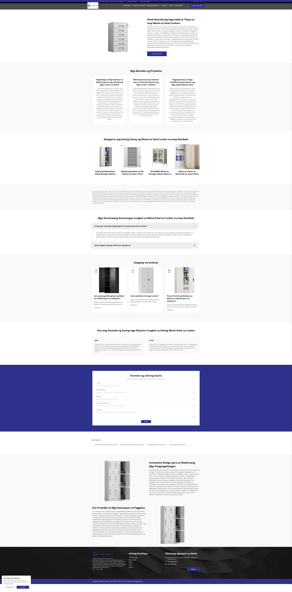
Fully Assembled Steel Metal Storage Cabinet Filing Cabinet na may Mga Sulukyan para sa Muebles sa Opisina (105, 172)
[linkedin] (101, 569)
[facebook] (93, 569)
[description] (101, 553)
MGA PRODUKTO (153, 5)
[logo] (92, 5)
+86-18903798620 (132, 1)
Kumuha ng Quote (197, 5)
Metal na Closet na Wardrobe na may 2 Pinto (187, 172)
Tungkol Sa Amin (133, 557)
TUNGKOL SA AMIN (138, 5)
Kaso (130, 565)
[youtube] (97, 569)
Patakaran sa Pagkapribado (134, 581)
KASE (171, 5)
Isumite (146, 421)
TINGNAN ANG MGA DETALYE (105, 156)
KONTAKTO (179, 5)
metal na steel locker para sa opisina (106, 444)
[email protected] (172, 564)
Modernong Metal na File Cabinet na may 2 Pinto (132, 172)
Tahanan (126, 5)
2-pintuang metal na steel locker (156, 444)
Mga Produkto (132, 560)
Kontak (131, 567)
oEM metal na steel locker (177, 444)
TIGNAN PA (97, 307)
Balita (130, 562)
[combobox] (99, 392)
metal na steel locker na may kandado (131, 444)
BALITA (164, 5)
